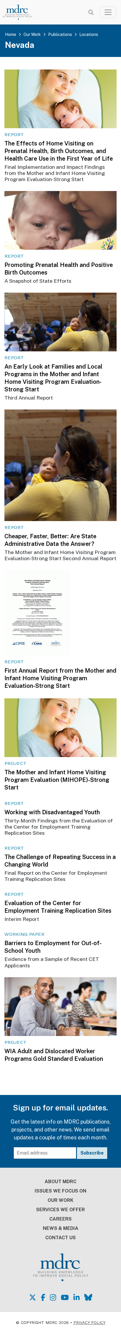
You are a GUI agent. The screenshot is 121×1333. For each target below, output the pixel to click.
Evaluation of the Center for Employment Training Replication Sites (57, 907)
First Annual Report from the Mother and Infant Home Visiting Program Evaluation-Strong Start (60, 678)
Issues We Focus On (60, 1191)
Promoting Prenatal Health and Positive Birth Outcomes (58, 268)
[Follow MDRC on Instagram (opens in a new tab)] (53, 1297)
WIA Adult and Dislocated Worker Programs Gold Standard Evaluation (53, 1055)
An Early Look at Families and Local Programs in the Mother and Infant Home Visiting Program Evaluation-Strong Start (53, 378)
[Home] (20, 12)
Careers (60, 1219)
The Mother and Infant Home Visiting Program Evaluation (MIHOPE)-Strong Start (56, 780)
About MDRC (60, 1181)
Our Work (32, 34)
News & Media (60, 1228)
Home (10, 34)
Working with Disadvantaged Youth (52, 812)
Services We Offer (60, 1209)
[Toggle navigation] (108, 12)
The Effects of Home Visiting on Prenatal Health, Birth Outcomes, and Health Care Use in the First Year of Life (58, 151)
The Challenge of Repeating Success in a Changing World (60, 860)
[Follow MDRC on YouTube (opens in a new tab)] (65, 1297)
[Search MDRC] (91, 12)
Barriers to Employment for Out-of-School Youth (53, 947)
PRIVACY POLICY (89, 1322)
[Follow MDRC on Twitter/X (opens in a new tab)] (32, 1297)
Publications (60, 34)
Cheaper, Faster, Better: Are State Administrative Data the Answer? (50, 540)
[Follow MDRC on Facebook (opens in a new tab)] (43, 1297)
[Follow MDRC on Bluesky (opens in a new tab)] (88, 1297)
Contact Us (60, 1237)
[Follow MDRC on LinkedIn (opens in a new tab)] (76, 1297)
